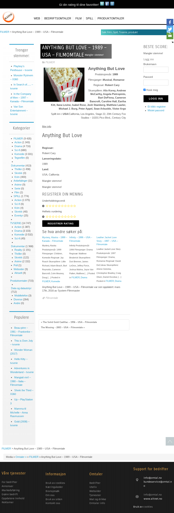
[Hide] (172, 42)
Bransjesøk (52, 491)
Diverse (18, 299)
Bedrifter (94, 482)
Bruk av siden (54, 499)
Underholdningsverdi (53, 200)
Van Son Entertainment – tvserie (19, 110)
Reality (18, 249)
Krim (17, 176)
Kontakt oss (53, 503)
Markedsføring (11, 490)
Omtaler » (21, 456)
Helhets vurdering (52, 211)
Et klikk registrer (157, 106)
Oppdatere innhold (13, 498)
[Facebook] (170, 22)
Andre (17, 303)
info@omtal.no (153, 494)
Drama (18, 146)
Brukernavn (149, 64)
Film (16, 192)
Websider (19, 269)
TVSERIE (15, 223)
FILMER (18, 138)
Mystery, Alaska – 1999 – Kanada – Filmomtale (54, 239)
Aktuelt (18, 272)
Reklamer (8, 502)
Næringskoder (54, 487)
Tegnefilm (19, 157)
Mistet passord (156, 110)
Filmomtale (52, 298)
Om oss (50, 495)
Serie (17, 188)
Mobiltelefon (21, 295)
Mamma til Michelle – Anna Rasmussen (19, 412)
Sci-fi (17, 150)
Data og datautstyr (21, 288)
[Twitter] (170, 29)
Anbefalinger (20, 180)
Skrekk (18, 173)
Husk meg (152, 90)
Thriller (18, 169)
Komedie (19, 154)
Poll (16, 265)
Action (17, 142)
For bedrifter (10, 482)
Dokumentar (18, 165)
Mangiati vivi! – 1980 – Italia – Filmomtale (20, 381)
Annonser (8, 486)
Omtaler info (97, 503)
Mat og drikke (97, 499)
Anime (18, 184)
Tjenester (95, 495)
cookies (148, 506)
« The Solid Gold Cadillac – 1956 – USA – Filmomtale (69, 322)
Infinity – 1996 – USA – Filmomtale (80, 239)
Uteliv (93, 487)
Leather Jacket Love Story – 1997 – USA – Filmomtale (107, 241)
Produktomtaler (18, 280)
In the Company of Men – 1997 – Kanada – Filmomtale (22, 97)
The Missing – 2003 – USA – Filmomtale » (63, 327)
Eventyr (18, 215)
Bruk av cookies (55, 482)
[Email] (170, 35)
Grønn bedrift (10, 494)
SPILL (17, 196)
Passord (148, 76)
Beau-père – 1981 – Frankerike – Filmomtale (21, 331)
